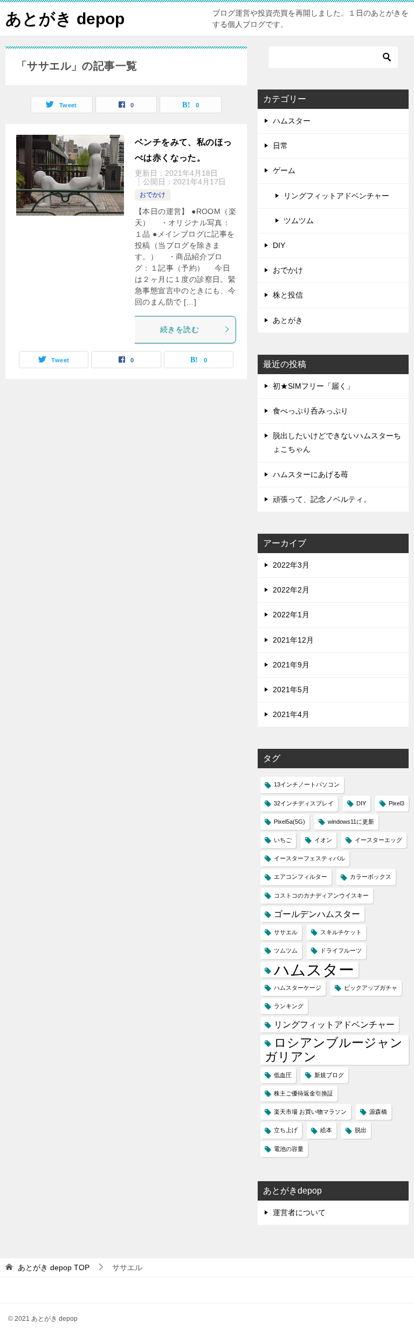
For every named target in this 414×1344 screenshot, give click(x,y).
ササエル (286, 932)
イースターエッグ (378, 840)
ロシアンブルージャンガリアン (334, 1049)
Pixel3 (396, 803)
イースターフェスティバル (309, 858)
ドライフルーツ (341, 950)
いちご (283, 840)
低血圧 (283, 1075)
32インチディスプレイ (304, 803)
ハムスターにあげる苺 (310, 474)
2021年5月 (291, 689)
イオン (323, 840)
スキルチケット (341, 932)
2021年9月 (291, 664)
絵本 (326, 1130)
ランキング (288, 1006)
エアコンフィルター (300, 876)
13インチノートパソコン (307, 784)
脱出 (361, 1130)
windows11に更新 (351, 821)
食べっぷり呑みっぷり (310, 410)
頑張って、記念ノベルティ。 (322, 499)
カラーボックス (370, 876)
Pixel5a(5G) (289, 821)
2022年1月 (291, 614)
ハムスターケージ (297, 987)
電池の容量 (288, 1149)
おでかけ (152, 194)
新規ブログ (329, 1075)
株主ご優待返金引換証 (303, 1093)
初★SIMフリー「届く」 (313, 386)
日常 (280, 145)
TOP (53, 1267)
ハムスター (291, 120)
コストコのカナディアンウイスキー (321, 895)
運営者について (299, 1212)
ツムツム (299, 220)
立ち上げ (286, 1130)
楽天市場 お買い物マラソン (310, 1111)
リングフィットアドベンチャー (336, 195)
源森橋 (378, 1111)
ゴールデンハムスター (317, 914)
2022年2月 (291, 589)
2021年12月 (293, 640)
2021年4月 (291, 714)
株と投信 (288, 295)
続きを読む (179, 329)
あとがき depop (65, 18)
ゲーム (284, 170)
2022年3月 (291, 565)
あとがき (288, 320)
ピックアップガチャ (370, 987)
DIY (279, 245)
